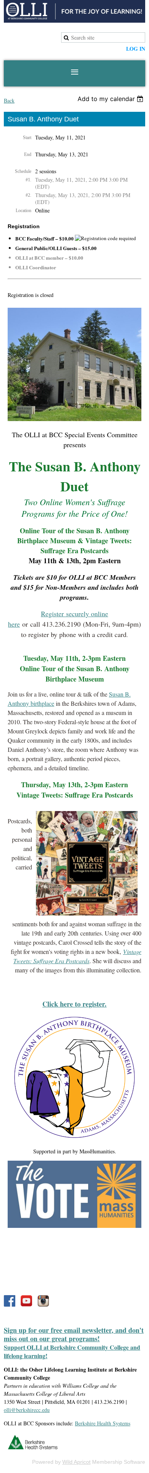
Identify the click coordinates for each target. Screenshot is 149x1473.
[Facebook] (9, 1301)
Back (9, 100)
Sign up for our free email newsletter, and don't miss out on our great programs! (74, 1334)
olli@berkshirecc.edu (27, 1409)
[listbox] (111, 98)
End (27, 154)
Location (23, 210)
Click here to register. (74, 1004)
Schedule (23, 171)
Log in (135, 49)
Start (27, 137)
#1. (28, 179)
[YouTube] (26, 1301)
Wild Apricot (76, 1462)
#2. (28, 195)
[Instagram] (43, 1301)
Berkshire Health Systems (102, 1423)
